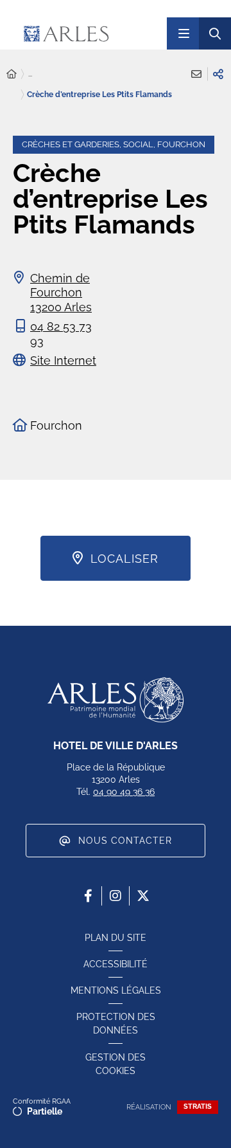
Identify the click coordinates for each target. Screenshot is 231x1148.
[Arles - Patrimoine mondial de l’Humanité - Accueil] (115, 699)
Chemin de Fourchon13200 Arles (61, 292)
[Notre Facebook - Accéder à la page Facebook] (88, 896)
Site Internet (63, 360)
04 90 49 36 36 (124, 792)
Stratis (198, 1106)
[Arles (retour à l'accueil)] (89, 33)
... (30, 73)
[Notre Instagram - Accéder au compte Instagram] (115, 896)
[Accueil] (11, 74)
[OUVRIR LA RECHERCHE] (215, 33)
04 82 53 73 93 (61, 334)
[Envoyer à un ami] (196, 74)
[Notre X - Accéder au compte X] (143, 896)
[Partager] (218, 74)
